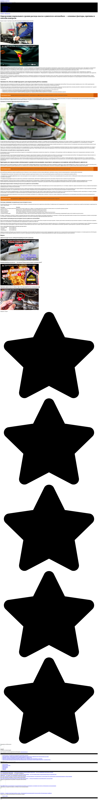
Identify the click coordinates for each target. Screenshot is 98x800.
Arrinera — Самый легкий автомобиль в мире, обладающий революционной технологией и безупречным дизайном (26, 793)
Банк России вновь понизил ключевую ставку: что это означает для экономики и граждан (22, 758)
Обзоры (4, 11)
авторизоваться (24, 751)
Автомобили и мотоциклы (6, 3)
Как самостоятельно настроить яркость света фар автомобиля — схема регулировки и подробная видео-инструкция (26, 778)
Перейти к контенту (4, 0)
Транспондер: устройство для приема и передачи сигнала (15, 755)
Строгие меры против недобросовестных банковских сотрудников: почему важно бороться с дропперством (26, 759)
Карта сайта (5, 796)
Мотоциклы (5, 9)
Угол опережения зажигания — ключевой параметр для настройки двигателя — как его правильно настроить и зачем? (26, 772)
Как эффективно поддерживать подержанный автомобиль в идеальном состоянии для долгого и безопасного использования (28, 785)
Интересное (5, 8)
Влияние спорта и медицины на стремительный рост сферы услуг (17, 757)
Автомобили (5, 6)
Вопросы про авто (6, 7)
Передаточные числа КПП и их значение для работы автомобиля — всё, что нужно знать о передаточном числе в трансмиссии (28, 774)
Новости (4, 10)
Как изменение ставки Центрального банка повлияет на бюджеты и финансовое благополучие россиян (25, 756)
